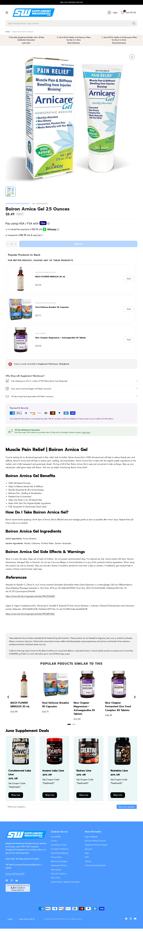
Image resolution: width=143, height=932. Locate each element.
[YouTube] (18, 880)
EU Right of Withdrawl (59, 849)
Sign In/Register (91, 836)
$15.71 (38, 315)
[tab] (69, 724)
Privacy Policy (56, 857)
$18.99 (108, 715)
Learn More (26, 42)
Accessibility (56, 836)
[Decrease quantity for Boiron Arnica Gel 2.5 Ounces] (8, 244)
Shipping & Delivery (59, 865)
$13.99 (38, 346)
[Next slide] (134, 697)
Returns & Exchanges (59, 861)
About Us (88, 849)
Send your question (127, 806)
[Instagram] (13, 880)
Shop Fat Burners (73, 42)
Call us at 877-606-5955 (15, 873)
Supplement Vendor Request (96, 844)
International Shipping (59, 853)
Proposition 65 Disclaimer (95, 865)
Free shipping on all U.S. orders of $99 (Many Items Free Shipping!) (39, 381)
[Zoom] (132, 56)
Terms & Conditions (58, 873)
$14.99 (38, 285)
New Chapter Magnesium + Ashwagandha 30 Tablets (60, 337)
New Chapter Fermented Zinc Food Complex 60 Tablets (118, 706)
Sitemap (88, 861)
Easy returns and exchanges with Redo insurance (31, 388)
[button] (71, 235)
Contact (54, 840)
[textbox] (61, 807)
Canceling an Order (59, 844)
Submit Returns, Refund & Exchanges (65, 881)
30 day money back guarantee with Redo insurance (32, 396)
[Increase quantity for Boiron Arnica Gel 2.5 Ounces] (15, 244)
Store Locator (56, 869)
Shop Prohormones (119, 42)
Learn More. (86, 432)
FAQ (86, 857)
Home (8, 32)
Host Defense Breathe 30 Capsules (52, 307)
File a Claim (55, 877)
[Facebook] (8, 880)
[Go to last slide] (8, 697)
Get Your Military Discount (95, 840)
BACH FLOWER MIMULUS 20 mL (50, 276)
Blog (87, 853)
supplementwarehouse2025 (17, 203)
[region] (71, 697)
